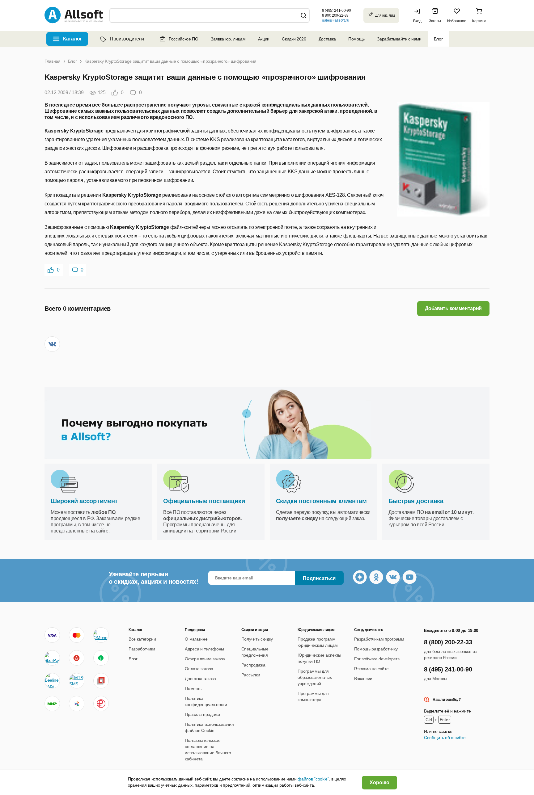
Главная (52, 61)
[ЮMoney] (100, 635)
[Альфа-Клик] (76, 658)
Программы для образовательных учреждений (315, 677)
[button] (419, 15)
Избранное (456, 21)
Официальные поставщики (204, 501)
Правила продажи (202, 714)
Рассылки (250, 674)
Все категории (142, 639)
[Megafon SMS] (101, 658)
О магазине (196, 639)
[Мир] (52, 703)
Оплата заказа (199, 668)
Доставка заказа (200, 678)
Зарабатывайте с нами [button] (399, 38)
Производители (127, 38)
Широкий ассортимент (84, 501)
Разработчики (142, 648)
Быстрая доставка (415, 501)
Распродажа (253, 664)
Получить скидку (257, 639)
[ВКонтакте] (52, 344)
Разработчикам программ (379, 639)
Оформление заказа (205, 658)
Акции (263, 38)
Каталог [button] (72, 38)
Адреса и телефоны (204, 648)
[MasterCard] (76, 635)
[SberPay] (52, 657)
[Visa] (52, 635)
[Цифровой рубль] (101, 703)
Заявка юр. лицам (228, 38)
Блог (438, 38)
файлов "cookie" (313, 778)
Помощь (356, 38)
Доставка (327, 38)
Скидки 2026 (294, 38)
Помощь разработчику (376, 648)
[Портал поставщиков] (101, 681)
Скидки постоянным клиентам (321, 501)
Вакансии (363, 678)
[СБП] (76, 703)
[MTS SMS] (76, 681)
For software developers (377, 658)
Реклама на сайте (371, 668)
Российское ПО (183, 38)
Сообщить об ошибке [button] (444, 737)
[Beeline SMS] (52, 680)
